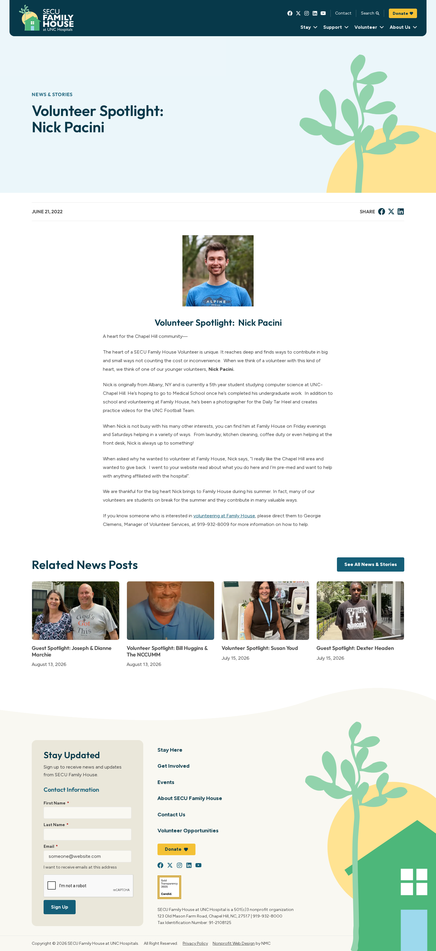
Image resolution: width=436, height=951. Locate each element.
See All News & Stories (370, 564)
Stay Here (169, 750)
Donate (400, 13)
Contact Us (171, 814)
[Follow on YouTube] (323, 13)
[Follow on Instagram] (306, 13)
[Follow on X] (298, 13)
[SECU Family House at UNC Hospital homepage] (46, 18)
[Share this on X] (391, 211)
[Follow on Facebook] (290, 13)
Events (165, 782)
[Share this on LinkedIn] (400, 211)
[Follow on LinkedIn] (315, 13)
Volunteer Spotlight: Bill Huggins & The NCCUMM (167, 651)
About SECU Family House (189, 798)
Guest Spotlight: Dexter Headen (355, 648)
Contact (343, 13)
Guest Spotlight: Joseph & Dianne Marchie (72, 651)
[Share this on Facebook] (381, 211)
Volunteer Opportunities (188, 830)
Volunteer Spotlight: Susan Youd (260, 648)
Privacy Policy (195, 943)
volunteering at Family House (224, 516)
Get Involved (173, 766)
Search (367, 13)
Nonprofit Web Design (234, 943)
